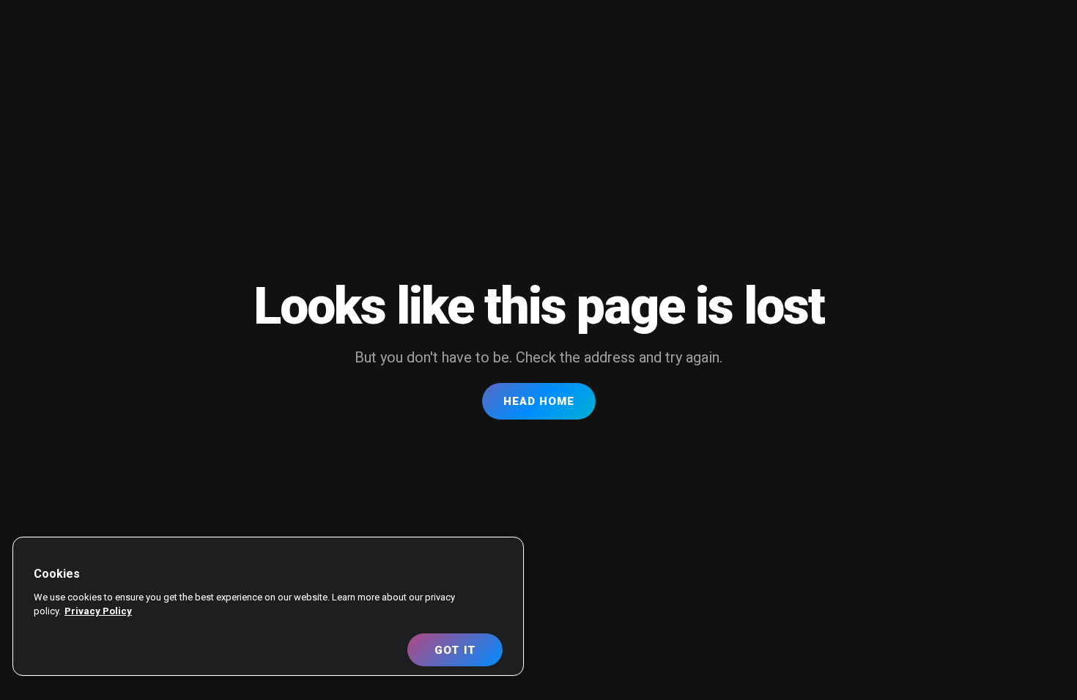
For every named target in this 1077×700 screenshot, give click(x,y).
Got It (455, 650)
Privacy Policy (98, 611)
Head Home (538, 401)
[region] (268, 606)
